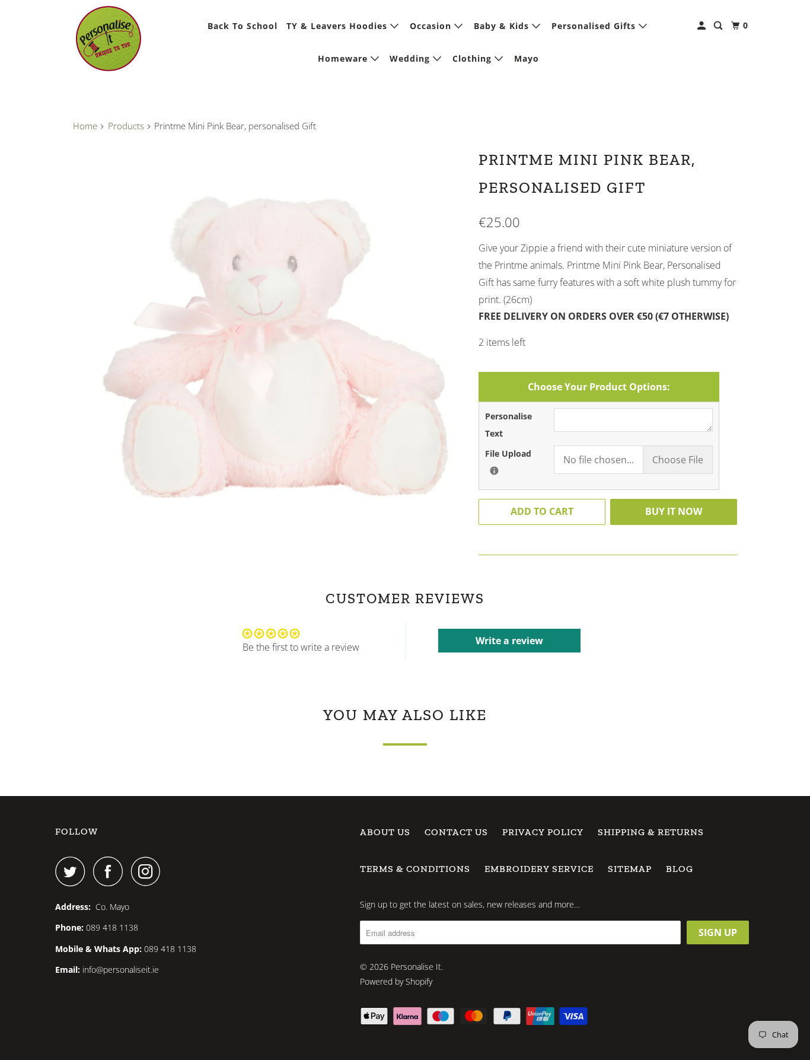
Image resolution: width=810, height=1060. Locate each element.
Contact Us (456, 832)
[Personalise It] (108, 38)
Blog (679, 868)
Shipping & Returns (651, 832)
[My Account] (702, 25)
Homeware (344, 58)
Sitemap (630, 868)
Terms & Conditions (415, 868)
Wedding (411, 58)
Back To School (243, 25)
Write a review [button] (509, 640)
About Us (385, 832)
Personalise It (416, 966)
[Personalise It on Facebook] (111, 871)
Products (126, 126)
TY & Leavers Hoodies (338, 25)
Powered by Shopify (396, 981)
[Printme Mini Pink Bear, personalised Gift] (270, 340)
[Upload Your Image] (494, 470)
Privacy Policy (542, 832)
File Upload (519, 453)
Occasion (432, 25)
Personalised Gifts (595, 25)
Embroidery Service (539, 868)
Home (85, 126)
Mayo (526, 58)
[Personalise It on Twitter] (73, 871)
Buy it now (673, 511)
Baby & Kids (503, 25)
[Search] (719, 25)
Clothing (473, 58)
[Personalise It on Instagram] (149, 871)
